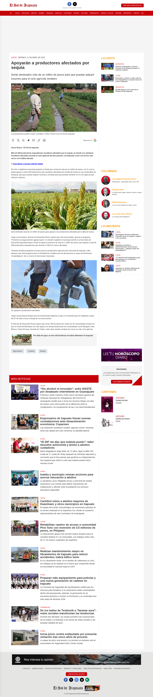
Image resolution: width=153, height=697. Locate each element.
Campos (31, 351)
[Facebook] (69, 4)
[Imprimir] (44, 140)
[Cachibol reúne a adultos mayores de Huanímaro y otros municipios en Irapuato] (24, 507)
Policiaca (25, 13)
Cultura (84, 13)
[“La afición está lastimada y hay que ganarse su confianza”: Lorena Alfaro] (107, 258)
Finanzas (49, 13)
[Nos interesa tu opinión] (76, 659)
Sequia (43, 351)
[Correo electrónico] (33, 140)
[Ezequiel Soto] (105, 191)
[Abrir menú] (10, 13)
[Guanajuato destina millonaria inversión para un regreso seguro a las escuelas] (107, 235)
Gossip (76, 13)
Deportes (127, 13)
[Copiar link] (39, 140)
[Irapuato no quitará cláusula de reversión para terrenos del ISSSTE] (107, 269)
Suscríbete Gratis (121, 382)
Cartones (68, 13)
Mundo (41, 13)
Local (17, 13)
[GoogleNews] (76, 680)
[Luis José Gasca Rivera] (105, 215)
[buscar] (142, 13)
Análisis (58, 13)
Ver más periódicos (132, 5)
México (34, 13)
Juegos (136, 13)
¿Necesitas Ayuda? (76, 674)
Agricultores (17, 351)
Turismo (118, 13)
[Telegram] (28, 140)
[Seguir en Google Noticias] (95, 140)
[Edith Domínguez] (105, 203)
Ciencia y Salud (107, 13)
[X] (75, 4)
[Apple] (82, 680)
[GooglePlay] (87, 680)
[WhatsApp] (23, 140)
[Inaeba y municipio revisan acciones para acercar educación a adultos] (24, 482)
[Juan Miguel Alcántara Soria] (105, 180)
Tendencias (94, 13)
